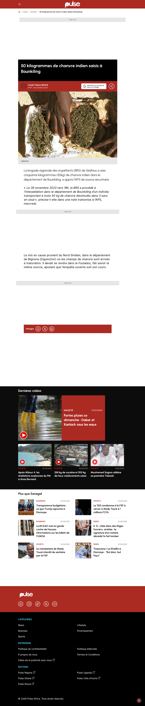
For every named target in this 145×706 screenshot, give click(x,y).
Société (34, 12)
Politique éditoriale (87, 648)
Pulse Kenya (24, 684)
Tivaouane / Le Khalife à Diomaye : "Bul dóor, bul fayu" (107, 552)
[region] (72, 465)
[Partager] (111, 86)
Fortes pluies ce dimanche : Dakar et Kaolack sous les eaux (80, 419)
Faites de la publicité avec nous (35, 660)
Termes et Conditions (88, 654)
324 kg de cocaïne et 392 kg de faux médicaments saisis (70, 474)
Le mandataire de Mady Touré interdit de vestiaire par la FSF (50, 552)
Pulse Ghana (24, 678)
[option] (35, 465)
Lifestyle (81, 625)
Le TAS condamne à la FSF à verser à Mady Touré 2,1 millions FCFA (109, 509)
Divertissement (85, 630)
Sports (40, 544)
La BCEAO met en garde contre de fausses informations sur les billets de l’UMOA (52, 531)
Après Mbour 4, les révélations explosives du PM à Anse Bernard (34, 476)
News (25, 12)
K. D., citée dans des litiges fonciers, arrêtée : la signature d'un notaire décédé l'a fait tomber (108, 531)
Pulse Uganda (84, 672)
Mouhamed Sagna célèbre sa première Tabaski (106, 474)
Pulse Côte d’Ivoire (87, 678)
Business (40, 501)
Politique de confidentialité (32, 648)
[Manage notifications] (139, 700)
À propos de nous (27, 654)
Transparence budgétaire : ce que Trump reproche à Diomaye (51, 509)
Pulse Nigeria (25, 672)
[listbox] (72, 465)
